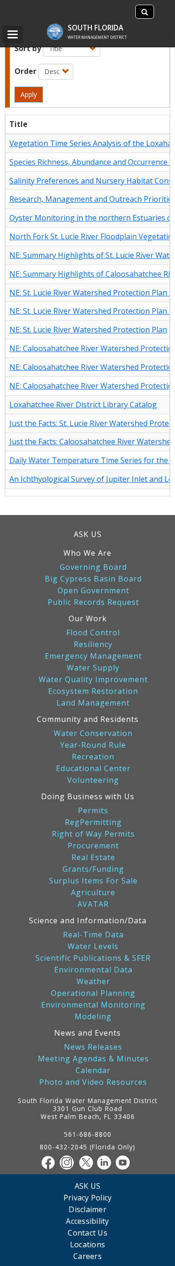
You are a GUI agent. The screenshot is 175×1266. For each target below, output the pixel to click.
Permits (93, 811)
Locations (87, 1244)
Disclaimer (87, 1209)
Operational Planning (93, 993)
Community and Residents (88, 719)
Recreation (93, 757)
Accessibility (87, 1221)
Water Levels (93, 946)
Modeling (93, 1017)
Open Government (93, 591)
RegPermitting (93, 822)
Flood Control (93, 633)
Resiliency (93, 644)
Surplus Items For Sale (93, 881)
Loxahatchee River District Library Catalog (83, 404)
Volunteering (93, 780)
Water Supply (93, 668)
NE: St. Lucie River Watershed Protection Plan (88, 329)
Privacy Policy (87, 1197)
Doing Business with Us (87, 796)
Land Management (93, 703)
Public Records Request (93, 602)
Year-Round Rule (93, 745)
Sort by (27, 48)
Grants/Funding (93, 869)
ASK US (88, 534)
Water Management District (97, 37)
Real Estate (93, 857)
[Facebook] (50, 1163)
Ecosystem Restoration (93, 691)
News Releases (93, 1047)
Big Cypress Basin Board (93, 579)
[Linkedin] (106, 1163)
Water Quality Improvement (93, 680)
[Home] (59, 27)
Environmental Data (93, 970)
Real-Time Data (93, 935)
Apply (29, 94)
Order (25, 71)
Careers (87, 1256)
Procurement (93, 846)
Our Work (88, 618)
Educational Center (93, 768)
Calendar (93, 1070)
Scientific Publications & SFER (93, 958)
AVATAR (93, 904)
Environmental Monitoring (93, 1005)
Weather (93, 981)
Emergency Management (93, 656)
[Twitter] (87, 1163)
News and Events (87, 1033)
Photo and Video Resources (93, 1082)
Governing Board (93, 567)
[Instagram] (69, 1163)
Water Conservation (93, 733)
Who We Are (87, 553)
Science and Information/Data (88, 920)
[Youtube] (125, 1163)
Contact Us (87, 1232)
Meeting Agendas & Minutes (93, 1059)
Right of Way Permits (93, 834)
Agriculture (93, 893)
